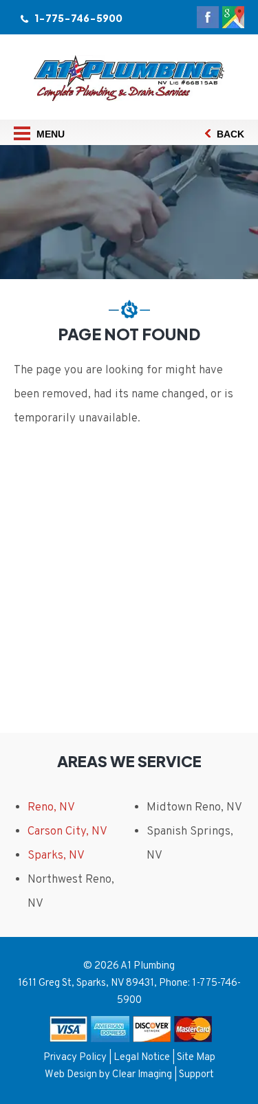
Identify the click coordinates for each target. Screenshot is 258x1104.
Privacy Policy (75, 1057)
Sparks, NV (56, 855)
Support (196, 1074)
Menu (49, 134)
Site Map (196, 1057)
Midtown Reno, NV (194, 807)
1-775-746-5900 (78, 18)
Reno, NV (51, 807)
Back (229, 134)
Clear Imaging (142, 1074)
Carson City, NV (67, 831)
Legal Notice (142, 1057)
